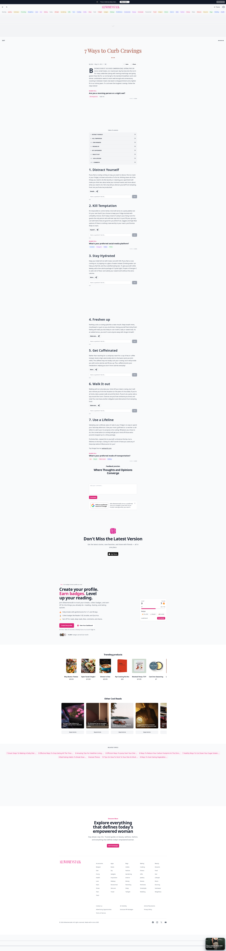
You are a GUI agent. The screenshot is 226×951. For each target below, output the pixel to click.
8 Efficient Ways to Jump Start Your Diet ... (121, 753)
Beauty (134, 12)
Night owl (102, 96)
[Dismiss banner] (134, 503)
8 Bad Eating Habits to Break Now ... (72, 757)
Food (94, 12)
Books (112, 867)
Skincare (199, 12)
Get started (161, 618)
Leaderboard (144, 618)
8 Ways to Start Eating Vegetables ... (153, 757)
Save (127, 64)
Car (90, 459)
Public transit (102, 459)
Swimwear (16, 12)
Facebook (92, 247)
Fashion (182, 12)
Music (156, 881)
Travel (154, 12)
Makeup (112, 12)
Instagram (99, 247)
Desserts (205, 12)
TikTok (110, 247)
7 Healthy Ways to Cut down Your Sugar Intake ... (200, 753)
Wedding (217, 12)
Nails (177, 12)
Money (188, 12)
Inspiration (114, 877)
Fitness (142, 870)
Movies (166, 12)
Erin (92, 64)
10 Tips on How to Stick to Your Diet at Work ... (120, 757)
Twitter (105, 247)
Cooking (79, 12)
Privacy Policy (148, 909)
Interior (172, 12)
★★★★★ (221, 40)
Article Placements (149, 906)
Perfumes (143, 885)
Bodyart (160, 12)
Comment (93, 497)
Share (134, 64)
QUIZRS (135, 98)
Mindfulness (119, 12)
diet (3, 40)
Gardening (63, 12)
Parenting (23, 12)
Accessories (127, 12)
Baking (45, 12)
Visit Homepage (113, 846)
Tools (97, 895)
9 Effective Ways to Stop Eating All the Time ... (55, 753)
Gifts (69, 12)
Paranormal (148, 12)
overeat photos (94, 757)
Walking (109, 459)
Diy (112, 870)
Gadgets (106, 12)
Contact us (99, 906)
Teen (74, 12)
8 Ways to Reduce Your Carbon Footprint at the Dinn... (159, 753)
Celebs (85, 12)
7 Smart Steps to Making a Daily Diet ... (21, 753)
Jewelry (10, 12)
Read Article (76, 732)
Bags (211, 12)
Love (36, 12)
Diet (97, 870)
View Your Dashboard (86, 625)
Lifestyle (57, 12)
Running (4, 12)
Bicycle (95, 459)
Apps (112, 863)
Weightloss (30, 12)
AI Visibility (123, 906)
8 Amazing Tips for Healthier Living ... (89, 753)
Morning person (94, 96)
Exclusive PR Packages (126, 909)
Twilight (100, 12)
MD (105, 64)
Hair (41, 12)
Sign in (93, 629)
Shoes (193, 12)
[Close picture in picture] (207, 939)
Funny (51, 12)
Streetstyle (140, 12)
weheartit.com (106, 448)
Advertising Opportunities (103, 909)
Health (222, 12)
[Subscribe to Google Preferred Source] (99, 505)
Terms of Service (101, 913)
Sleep (90, 12)
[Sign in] (223, 7)
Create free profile (66, 625)
